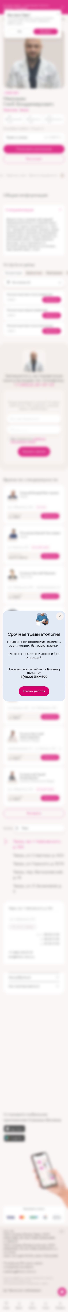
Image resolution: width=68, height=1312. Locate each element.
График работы (34, 691)
